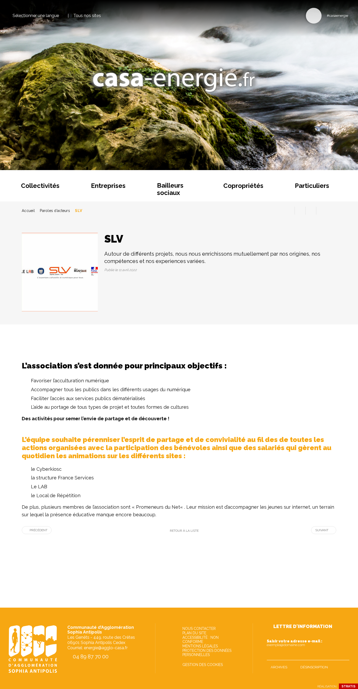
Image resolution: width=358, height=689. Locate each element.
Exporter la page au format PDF (300, 211)
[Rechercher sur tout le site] (314, 16)
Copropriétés (243, 185)
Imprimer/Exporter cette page (289, 211)
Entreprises (108, 185)
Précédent (38, 530)
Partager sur (321, 211)
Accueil (28, 211)
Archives (279, 667)
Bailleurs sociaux (170, 189)
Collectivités (40, 185)
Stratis (348, 686)
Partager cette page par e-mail (311, 211)
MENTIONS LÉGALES (200, 646)
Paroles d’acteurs (55, 211)
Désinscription (314, 667)
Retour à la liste (184, 531)
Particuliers (312, 185)
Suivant (321, 530)
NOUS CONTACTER (199, 628)
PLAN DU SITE (194, 633)
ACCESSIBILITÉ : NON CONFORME (200, 639)
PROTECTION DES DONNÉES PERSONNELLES (206, 652)
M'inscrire (344, 655)
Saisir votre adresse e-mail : (294, 643)
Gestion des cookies (202, 665)
